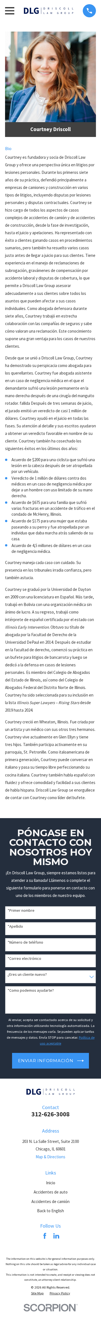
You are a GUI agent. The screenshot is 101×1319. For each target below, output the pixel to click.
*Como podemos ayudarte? (31, 990)
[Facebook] (45, 1236)
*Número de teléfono (25, 942)
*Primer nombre (21, 910)
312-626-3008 (50, 1114)
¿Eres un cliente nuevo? (27, 974)
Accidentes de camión (50, 1201)
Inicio (50, 1182)
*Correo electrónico (24, 958)
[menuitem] (37, 1293)
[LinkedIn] (56, 1236)
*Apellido (15, 926)
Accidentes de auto (51, 1192)
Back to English (50, 1210)
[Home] (48, 11)
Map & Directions (50, 1156)
